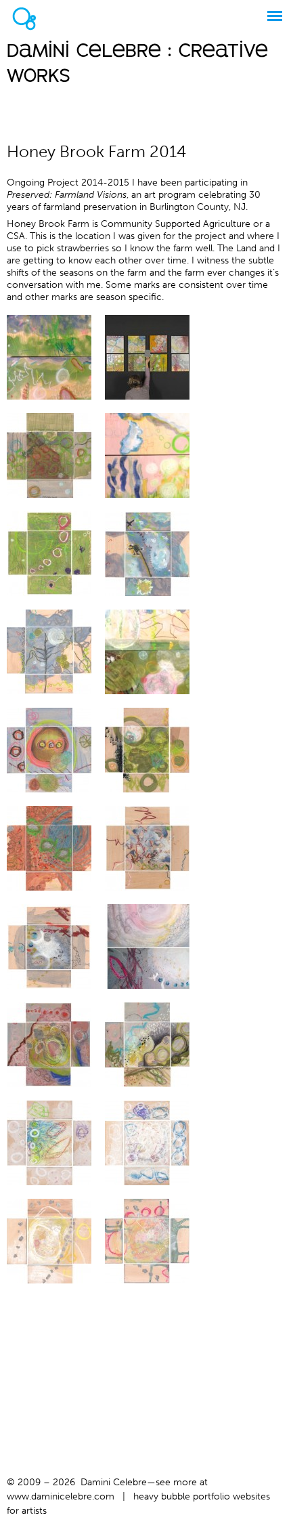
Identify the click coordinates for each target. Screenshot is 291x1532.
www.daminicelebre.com (60, 1496)
